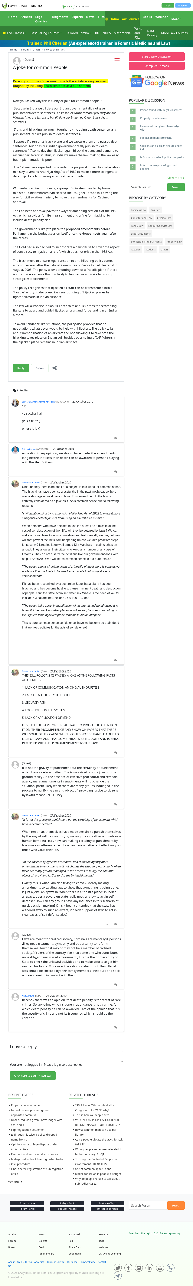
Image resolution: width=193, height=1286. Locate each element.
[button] (117, 61)
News (90, 17)
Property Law (174, 241)
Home (12, 17)
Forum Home (27, 1203)
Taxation (136, 249)
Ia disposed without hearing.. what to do (37, 1159)
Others (164, 249)
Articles (26, 17)
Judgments (60, 17)
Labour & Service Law (160, 225)
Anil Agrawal (28, 995)
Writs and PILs (138, 33)
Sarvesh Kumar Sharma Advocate (38, 401)
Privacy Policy (88, 1262)
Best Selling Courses (45, 33)
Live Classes (15, 33)
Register (183, 5)
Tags (101, 1240)
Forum (12, 1240)
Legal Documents (141, 233)
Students (151, 249)
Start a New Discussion (157, 56)
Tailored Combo (77, 33)
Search (176, 187)
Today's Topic (67, 1203)
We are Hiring (24, 1262)
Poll (71, 1240)
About (11, 1262)
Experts (77, 17)
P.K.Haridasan (29, 449)
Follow (39, 368)
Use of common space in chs (93, 1169)
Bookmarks (75, 1253)
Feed (41, 1247)
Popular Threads (67, 1208)
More (175, 19)
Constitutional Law (141, 218)
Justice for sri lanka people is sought (98, 1174)
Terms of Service (55, 1262)
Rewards (103, 1234)
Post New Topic (107, 1203)
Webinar (161, 17)
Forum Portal (27, 1208)
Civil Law (155, 210)
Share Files (74, 1247)
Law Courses (83, 6)
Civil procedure (20, 1164)
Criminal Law (164, 218)
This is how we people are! (92, 1115)
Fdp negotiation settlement (28, 1129)
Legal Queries (41, 19)
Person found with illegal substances (34, 1154)
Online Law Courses (124, 19)
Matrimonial (122, 33)
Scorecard (74, 1234)
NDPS (107, 33)
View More (14, 1181)
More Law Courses (174, 33)
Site (68, 6)
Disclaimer (72, 1262)
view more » (176, 178)
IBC (97, 33)
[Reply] (115, 438)
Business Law (138, 210)
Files (101, 17)
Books (147, 17)
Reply (21, 368)
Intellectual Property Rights (146, 241)
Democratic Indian (31, 482)
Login (168, 5)
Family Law (137, 225)
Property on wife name (25, 1105)
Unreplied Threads (157, 66)
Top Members (46, 1253)
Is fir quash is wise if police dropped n (162, 157)
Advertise (39, 1262)
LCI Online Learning (110, 1253)
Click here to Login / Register (32, 1075)
